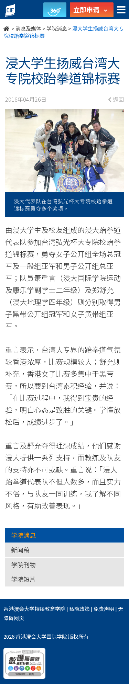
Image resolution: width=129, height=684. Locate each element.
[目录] (121, 10)
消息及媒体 (28, 28)
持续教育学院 (49, 608)
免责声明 (104, 608)
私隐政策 (79, 608)
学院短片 (23, 578)
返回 (117, 99)
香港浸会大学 (18, 608)
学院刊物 (23, 564)
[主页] (6, 28)
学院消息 (56, 28)
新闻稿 (20, 549)
